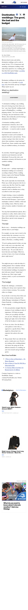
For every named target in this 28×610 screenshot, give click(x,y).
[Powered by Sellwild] (24, 481)
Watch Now (23, 2)
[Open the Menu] (2, 2)
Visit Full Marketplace (21, 390)
